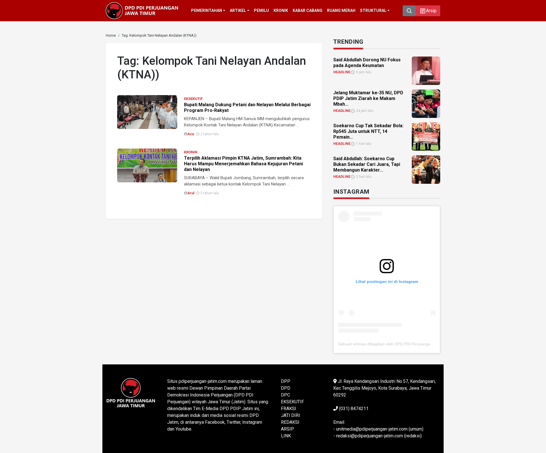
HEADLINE (341, 72)
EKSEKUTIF (193, 99)
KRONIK (190, 152)
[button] (428, 10)
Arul (190, 193)
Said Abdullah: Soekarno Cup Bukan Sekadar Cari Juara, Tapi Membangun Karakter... (366, 164)
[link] (147, 111)
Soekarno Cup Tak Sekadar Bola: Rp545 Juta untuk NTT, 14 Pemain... (368, 131)
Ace (190, 134)
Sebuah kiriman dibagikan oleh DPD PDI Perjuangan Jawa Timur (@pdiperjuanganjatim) (417, 344)
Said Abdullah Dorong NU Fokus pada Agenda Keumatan (367, 62)
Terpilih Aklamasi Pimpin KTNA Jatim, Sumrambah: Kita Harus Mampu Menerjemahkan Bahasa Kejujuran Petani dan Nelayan (243, 163)
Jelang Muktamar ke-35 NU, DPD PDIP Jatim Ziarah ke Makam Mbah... (368, 98)
